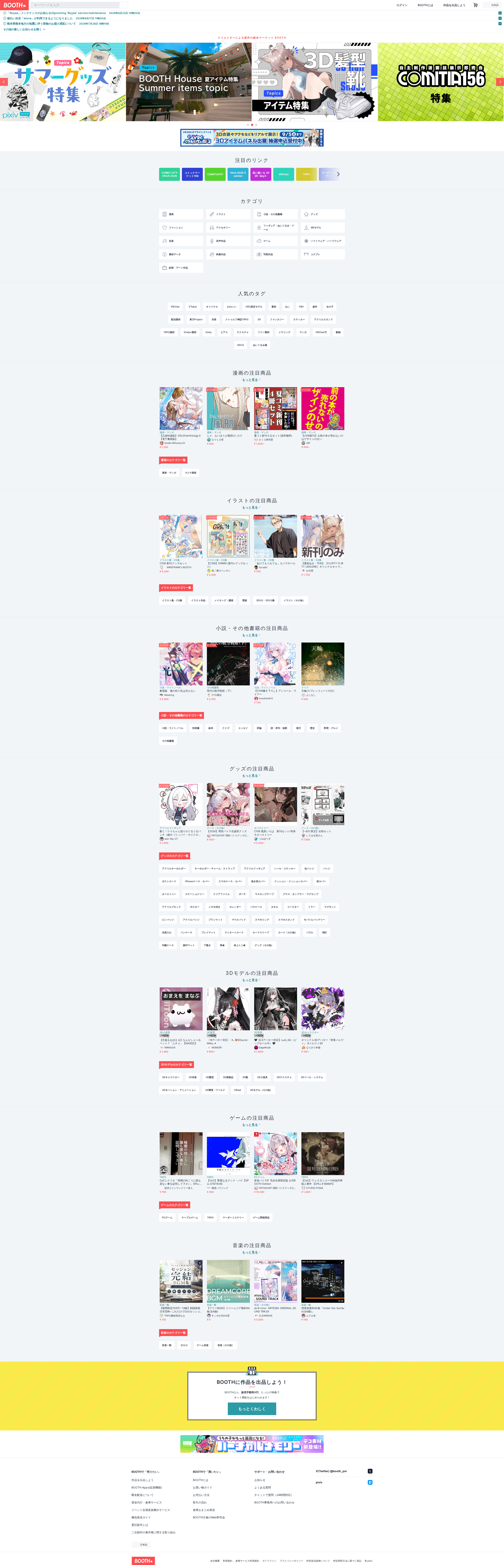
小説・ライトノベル (170, 687)
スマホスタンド (286, 919)
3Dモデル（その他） (261, 1090)
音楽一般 (164, 1305)
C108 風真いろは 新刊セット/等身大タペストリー (275, 833)
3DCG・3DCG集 (265, 600)
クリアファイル (221, 894)
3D (259, 319)
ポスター (194, 906)
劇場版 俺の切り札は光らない (178, 690)
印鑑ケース (168, 945)
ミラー (311, 906)
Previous (4, 82)
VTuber (193, 306)
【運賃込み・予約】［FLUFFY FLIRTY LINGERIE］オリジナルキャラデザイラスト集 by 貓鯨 (322, 565)
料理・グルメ (331, 728)
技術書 (195, 728)
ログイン (402, 5)
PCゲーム (259, 1177)
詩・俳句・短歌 (279, 728)
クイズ (305, 687)
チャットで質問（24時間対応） (274, 1495)
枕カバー (321, 881)
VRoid (237, 1090)
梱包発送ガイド (141, 1517)
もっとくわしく (252, 1408)
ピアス (224, 332)
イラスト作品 (198, 600)
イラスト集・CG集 (170, 560)
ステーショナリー (194, 894)
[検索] (115, 5)
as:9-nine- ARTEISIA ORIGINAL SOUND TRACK (275, 1309)
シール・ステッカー (285, 868)
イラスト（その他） (294, 600)
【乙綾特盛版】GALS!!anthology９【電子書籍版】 (180, 437)
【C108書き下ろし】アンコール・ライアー (275, 692)
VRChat (175, 306)
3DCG (240, 344)
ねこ (287, 306)
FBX (301, 306)
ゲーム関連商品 (261, 1217)
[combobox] (75, 5)
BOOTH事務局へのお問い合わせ (274, 1502)
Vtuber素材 (190, 332)
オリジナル (212, 306)
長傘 (222, 945)
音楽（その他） (262, 1305)
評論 (259, 728)
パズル (309, 932)
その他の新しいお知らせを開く (22, 29)
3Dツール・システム (312, 1077)
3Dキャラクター (310, 1032)
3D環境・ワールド (215, 1090)
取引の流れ (200, 1502)
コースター (293, 906)
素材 (273, 306)
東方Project (196, 319)
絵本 (210, 728)
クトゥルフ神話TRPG (236, 319)
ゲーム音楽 (202, 1345)
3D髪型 (211, 1032)
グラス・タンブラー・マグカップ (300, 894)
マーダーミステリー (233, 1217)
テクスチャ (243, 332)
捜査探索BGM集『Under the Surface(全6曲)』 (322, 1309)
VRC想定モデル (254, 306)
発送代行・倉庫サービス (147, 1502)
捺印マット (189, 945)
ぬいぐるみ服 (260, 344)
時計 (324, 932)
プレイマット (208, 932)
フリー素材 (264, 332)
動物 (338, 332)
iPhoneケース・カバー (197, 881)
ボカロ (184, 1345)
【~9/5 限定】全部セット (316, 831)
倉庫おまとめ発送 (204, 1509)
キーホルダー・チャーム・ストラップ (215, 868)
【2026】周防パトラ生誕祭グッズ (227, 831)
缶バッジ (309, 868)
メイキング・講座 (223, 600)
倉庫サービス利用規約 (247, 1561)
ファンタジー (277, 319)
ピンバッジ (168, 919)
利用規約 (227, 1561)
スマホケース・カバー (230, 881)
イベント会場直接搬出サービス (151, 1509)
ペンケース (186, 932)
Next (500, 82)
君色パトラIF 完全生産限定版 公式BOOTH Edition (275, 1182)
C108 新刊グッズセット (173, 563)
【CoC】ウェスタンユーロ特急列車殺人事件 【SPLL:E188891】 (322, 1182)
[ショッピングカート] (476, 5)
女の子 (330, 306)
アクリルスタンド (323, 319)
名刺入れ (166, 932)
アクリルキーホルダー (174, 868)
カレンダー (235, 906)
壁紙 (244, 600)
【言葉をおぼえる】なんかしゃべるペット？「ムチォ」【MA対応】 (180, 1041)
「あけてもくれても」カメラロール (274, 563)
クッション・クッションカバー (291, 881)
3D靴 (245, 1077)
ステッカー (299, 319)
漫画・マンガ (167, 432)
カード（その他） (287, 932)
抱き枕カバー (258, 881)
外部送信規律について (318, 1561)
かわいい (231, 306)
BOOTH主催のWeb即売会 (209, 1517)
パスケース (256, 906)
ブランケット (215, 919)
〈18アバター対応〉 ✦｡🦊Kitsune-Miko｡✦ (227, 1041)
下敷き (207, 945)
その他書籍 (213, 687)
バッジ (326, 868)
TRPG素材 (169, 332)
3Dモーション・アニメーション (179, 1090)
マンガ (303, 332)
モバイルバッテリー (314, 919)
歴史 (312, 728)
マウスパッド (239, 919)
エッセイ (243, 728)
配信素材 (176, 319)
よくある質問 (262, 1487)
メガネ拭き (214, 906)
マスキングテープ (264, 894)
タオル (274, 906)
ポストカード (169, 881)
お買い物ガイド (202, 1487)
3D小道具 (165, 1032)
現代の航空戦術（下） (220, 690)
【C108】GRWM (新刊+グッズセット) (227, 565)
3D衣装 (258, 1032)
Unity (209, 332)
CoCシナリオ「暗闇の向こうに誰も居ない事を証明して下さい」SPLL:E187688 (181, 1182)
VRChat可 (321, 332)
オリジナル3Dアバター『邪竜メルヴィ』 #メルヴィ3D (322, 1041)
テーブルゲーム (190, 1217)
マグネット (330, 906)
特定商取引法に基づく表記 (347, 1561)
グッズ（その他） (216, 828)
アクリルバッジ (191, 919)
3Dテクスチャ (284, 1077)
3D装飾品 (228, 1077)
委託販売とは (140, 1524)
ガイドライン (269, 1561)
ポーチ (242, 894)
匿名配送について (143, 1495)
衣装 (214, 319)
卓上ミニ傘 (240, 945)
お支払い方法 (201, 1495)
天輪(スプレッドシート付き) (317, 690)
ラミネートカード (234, 932)
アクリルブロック (171, 906)
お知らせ (259, 1480)
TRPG (163, 1177)
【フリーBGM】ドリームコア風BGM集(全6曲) (228, 1309)
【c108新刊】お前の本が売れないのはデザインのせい (322, 437)
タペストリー (261, 828)
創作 (315, 306)
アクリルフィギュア (170, 828)
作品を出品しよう (454, 5)
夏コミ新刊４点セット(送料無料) (274, 435)
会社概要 (215, 1561)
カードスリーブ (261, 932)
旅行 (298, 728)
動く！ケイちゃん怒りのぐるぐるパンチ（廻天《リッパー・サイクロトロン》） (180, 833)
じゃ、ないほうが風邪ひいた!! (224, 435)
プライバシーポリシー (291, 1561)
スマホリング (262, 919)
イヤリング (284, 332)
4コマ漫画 (190, 472)
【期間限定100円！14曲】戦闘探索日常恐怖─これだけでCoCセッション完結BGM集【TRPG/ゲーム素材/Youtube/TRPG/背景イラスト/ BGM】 (181, 1309)
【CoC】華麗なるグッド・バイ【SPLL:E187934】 (228, 1182)
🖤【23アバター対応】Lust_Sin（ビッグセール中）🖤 (275, 1041)
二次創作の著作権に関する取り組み (154, 1532)
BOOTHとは (425, 5)
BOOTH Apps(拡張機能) (147, 1487)
